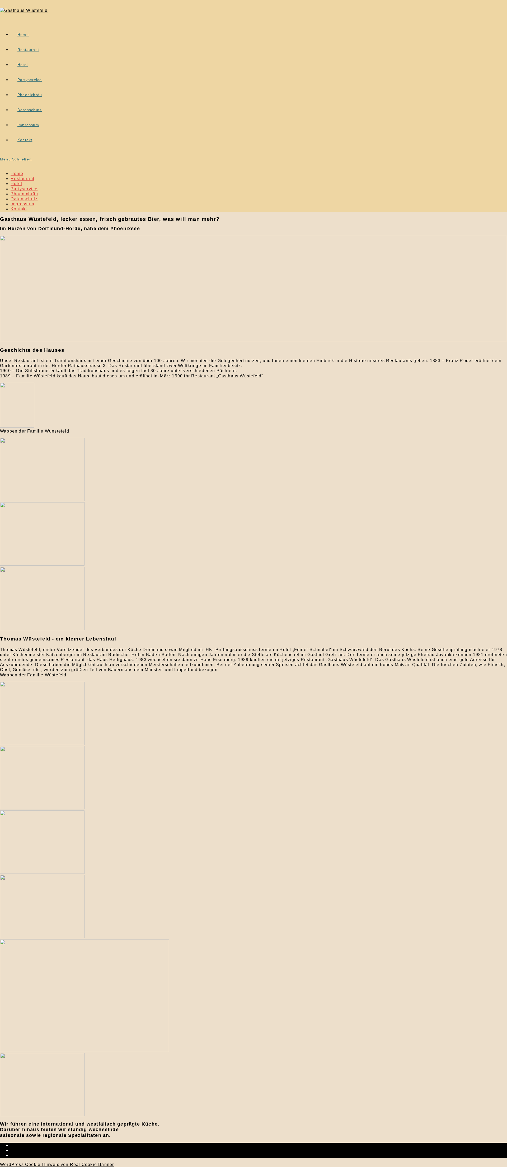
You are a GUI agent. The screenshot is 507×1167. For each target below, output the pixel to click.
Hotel (16, 183)
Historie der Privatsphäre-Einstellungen (54, 1150)
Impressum (22, 204)
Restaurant (22, 178)
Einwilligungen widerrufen (39, 1155)
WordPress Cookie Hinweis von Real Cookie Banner (57, 1164)
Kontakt (19, 209)
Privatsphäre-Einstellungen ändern (48, 1145)
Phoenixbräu (24, 194)
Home (17, 173)
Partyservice (24, 189)
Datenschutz (24, 199)
